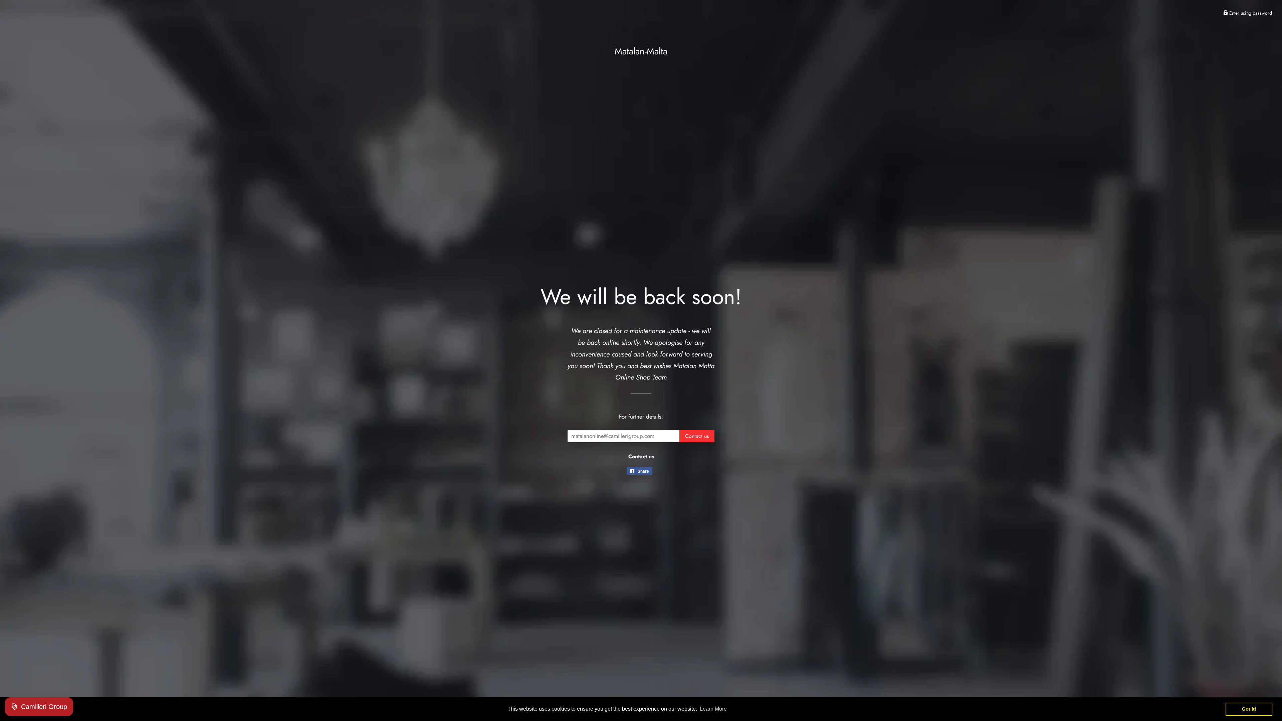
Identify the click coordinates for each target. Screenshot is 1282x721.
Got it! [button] (1249, 709)
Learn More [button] (713, 709)
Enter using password (1250, 13)
